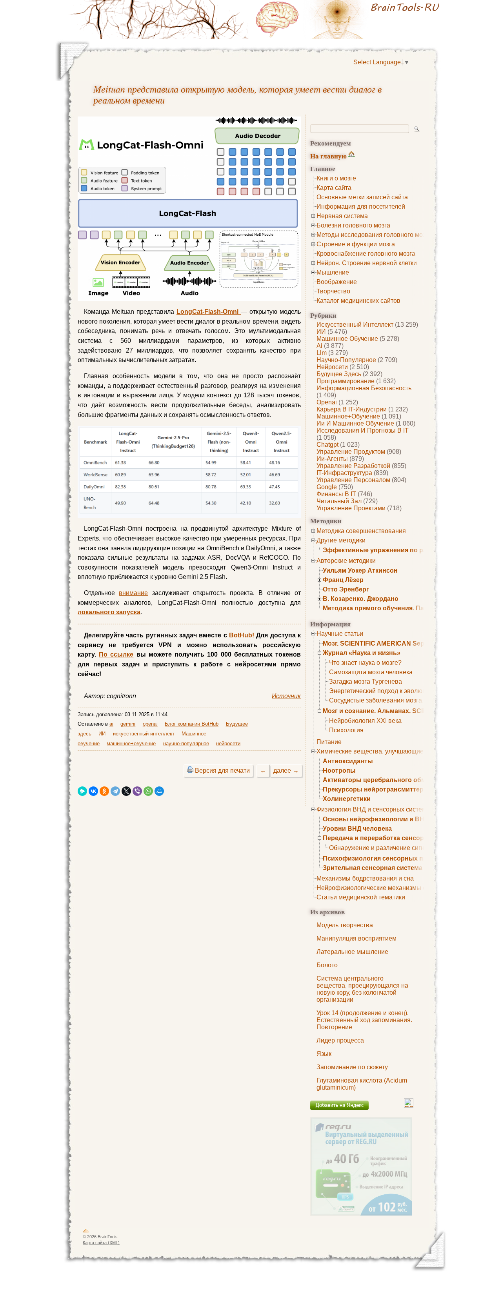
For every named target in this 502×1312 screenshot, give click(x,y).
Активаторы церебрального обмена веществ (394, 780)
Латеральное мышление (352, 951)
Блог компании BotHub (191, 724)
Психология (346, 730)
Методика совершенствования (361, 531)
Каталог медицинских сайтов (358, 300)
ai (319, 345)
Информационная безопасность (363, 388)
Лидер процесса (340, 1040)
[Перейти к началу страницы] (86, 1232)
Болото (327, 965)
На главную (328, 156)
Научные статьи (339, 633)
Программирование (345, 381)
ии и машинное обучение (355, 423)
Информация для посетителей (360, 206)
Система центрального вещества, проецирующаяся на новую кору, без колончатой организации (362, 989)
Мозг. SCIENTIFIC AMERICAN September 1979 (392, 643)
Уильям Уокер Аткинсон (360, 570)
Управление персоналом (353, 480)
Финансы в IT (336, 494)
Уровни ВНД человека (357, 828)
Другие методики (341, 540)
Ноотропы (339, 770)
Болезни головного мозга (353, 225)
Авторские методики (346, 560)
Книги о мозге (336, 178)
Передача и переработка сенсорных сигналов (395, 838)
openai (326, 402)
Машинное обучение (347, 338)
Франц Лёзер (343, 580)
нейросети (332, 367)
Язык (323, 1053)
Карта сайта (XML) (101, 1242)
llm (321, 352)
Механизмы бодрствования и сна (365, 878)
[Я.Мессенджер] (82, 791)
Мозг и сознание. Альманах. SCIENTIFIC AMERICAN (403, 711)
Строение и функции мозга (355, 244)
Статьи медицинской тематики (360, 897)
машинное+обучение (348, 416)
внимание (133, 593)
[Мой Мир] (159, 791)
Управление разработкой (353, 465)
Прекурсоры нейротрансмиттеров (377, 789)
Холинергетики (347, 798)
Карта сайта (333, 187)
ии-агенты (332, 458)
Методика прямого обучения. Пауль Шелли (390, 608)
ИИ (321, 331)
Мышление (332, 272)
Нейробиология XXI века (365, 720)
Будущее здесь (338, 374)
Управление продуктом (350, 451)
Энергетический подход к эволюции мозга (390, 691)
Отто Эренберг (346, 589)
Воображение (336, 281)
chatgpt (327, 444)
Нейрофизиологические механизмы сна (374, 887)
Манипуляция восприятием (356, 938)
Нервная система (342, 216)
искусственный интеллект (354, 324)
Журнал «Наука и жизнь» (361, 653)
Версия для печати (222, 770)
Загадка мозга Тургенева (365, 681)
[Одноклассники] (104, 791)
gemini (127, 724)
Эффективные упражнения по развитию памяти (399, 550)
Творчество (333, 291)
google (326, 487)
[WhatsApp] (148, 791)
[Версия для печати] (190, 770)
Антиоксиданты (348, 761)
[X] (126, 791)
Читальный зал (339, 501)
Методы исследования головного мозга (373, 234)
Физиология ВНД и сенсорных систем (371, 809)
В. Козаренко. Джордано (360, 598)
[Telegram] (115, 791)
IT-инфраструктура (344, 472)
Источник (286, 696)
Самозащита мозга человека (371, 672)
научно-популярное (346, 360)
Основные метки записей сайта (362, 197)
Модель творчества (344, 925)
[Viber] (137, 791)
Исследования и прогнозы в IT (362, 430)
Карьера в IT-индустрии (351, 409)
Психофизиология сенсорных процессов (388, 858)
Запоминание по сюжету (352, 1067)
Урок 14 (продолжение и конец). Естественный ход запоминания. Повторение (364, 1020)
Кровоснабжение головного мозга (365, 253)
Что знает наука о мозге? (365, 662)
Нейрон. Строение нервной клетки (366, 263)
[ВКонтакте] (93, 791)
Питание (329, 742)
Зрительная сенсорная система (372, 867)
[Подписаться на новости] (408, 1105)
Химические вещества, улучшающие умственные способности (407, 751)
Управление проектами (351, 508)
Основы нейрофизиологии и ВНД (376, 819)
